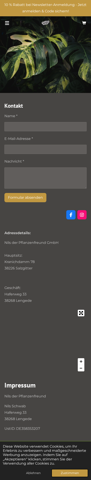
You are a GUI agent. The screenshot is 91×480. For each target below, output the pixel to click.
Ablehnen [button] (33, 473)
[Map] (45, 341)
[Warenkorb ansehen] (84, 23)
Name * (10, 116)
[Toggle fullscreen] (81, 313)
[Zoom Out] (81, 368)
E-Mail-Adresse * (18, 139)
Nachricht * (14, 161)
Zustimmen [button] (70, 473)
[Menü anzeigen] (7, 23)
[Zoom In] (81, 361)
